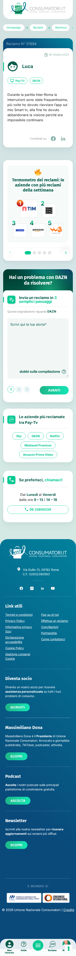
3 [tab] (39, 252)
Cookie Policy (14, 648)
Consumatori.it (38, 8)
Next (66, 253)
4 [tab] (44, 252)
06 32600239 (40, 509)
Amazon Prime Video (38, 454)
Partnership (49, 633)
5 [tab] (49, 252)
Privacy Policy (15, 621)
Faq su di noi (50, 614)
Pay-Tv (20, 80)
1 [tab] (28, 252)
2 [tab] (34, 252)
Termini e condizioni (19, 614)
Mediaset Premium (38, 445)
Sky (19, 436)
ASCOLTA (17, 801)
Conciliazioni (49, 627)
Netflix (55, 436)
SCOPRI (16, 756)
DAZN (36, 80)
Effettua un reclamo (54, 621)
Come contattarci (53, 639)
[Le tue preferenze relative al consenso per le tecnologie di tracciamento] (69, 949)
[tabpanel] (38, 203)
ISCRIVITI (17, 707)
